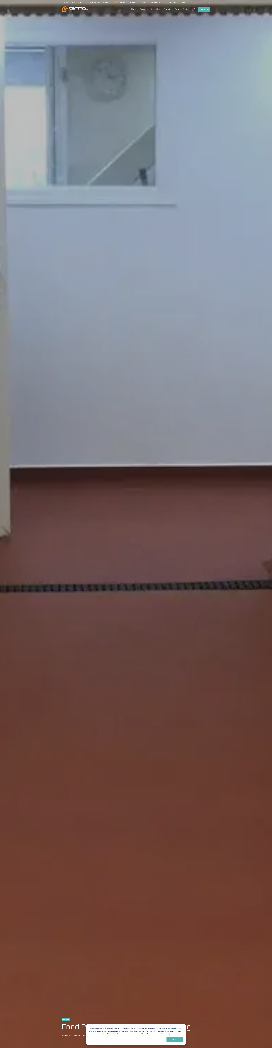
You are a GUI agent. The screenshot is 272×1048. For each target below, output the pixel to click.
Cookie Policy (165, 1034)
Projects (167, 9)
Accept (174, 1039)
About (133, 9)
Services (143, 9)
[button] (194, 9)
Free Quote (204, 9)
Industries (155, 9)
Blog (177, 9)
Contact (186, 9)
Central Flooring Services (74, 1035)
